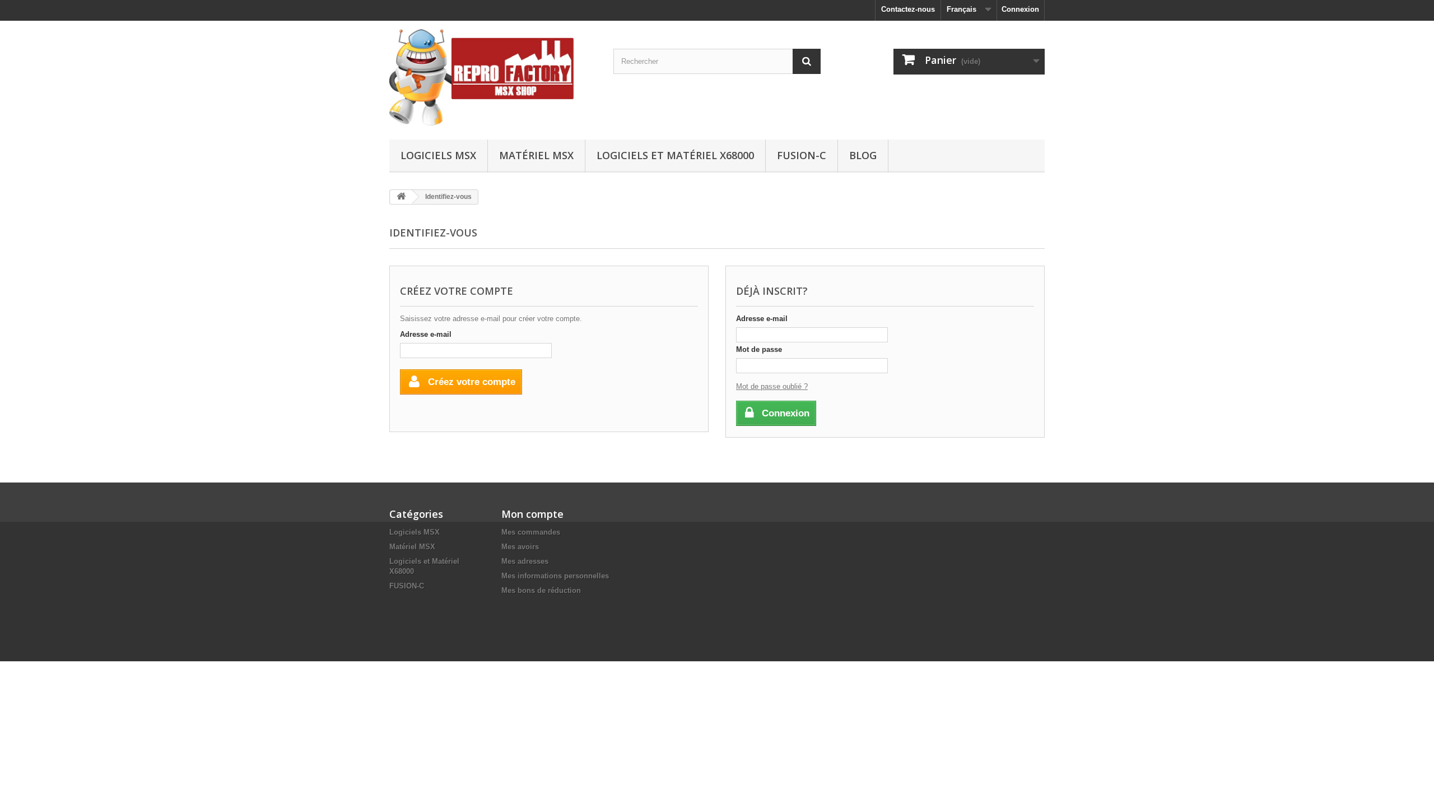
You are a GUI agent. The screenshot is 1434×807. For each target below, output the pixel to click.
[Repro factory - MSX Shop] (493, 77)
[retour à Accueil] (401, 197)
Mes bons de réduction (541, 590)
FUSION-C (801, 155)
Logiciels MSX (438, 155)
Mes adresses (524, 561)
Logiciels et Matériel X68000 (675, 155)
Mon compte (532, 514)
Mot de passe (759, 349)
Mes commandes (530, 532)
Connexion (1020, 9)
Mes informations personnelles (555, 576)
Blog (863, 155)
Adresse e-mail (425, 334)
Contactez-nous (908, 9)
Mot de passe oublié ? (772, 386)
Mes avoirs (520, 546)
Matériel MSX (536, 155)
